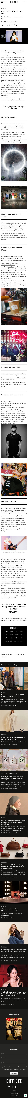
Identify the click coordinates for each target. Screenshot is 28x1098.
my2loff (4, 657)
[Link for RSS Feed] (19, 1087)
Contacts (14, 1090)
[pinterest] (7, 25)
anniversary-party (7, 654)
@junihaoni (5, 129)
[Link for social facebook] (12, 1087)
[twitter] (12, 25)
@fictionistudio (6, 228)
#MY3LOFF (7, 65)
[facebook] (5, 25)
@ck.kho (6, 272)
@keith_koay (11, 270)
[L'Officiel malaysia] (14, 2)
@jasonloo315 (19, 268)
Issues (3, 8)
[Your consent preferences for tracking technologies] (25, 1095)
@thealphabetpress (10, 561)
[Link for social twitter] (9, 1087)
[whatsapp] (14, 25)
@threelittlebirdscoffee (8, 265)
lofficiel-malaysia (20, 654)
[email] (2, 25)
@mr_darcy (11, 267)
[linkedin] (10, 25)
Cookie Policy (14, 1095)
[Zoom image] (14, 162)
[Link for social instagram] (15, 1087)
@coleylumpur (6, 274)
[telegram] (17, 25)
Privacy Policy (23, 1069)
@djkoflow (5, 405)
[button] (25, 1029)
